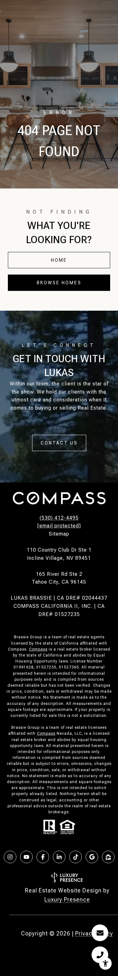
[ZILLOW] (108, 857)
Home (59, 260)
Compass (38, 649)
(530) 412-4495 (59, 518)
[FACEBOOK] (43, 857)
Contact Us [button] (59, 442)
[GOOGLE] (92, 857)
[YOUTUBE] (26, 857)
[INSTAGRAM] (10, 857)
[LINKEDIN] (59, 857)
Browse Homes (59, 282)
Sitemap (59, 534)
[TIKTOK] (75, 857)
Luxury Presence (67, 899)
